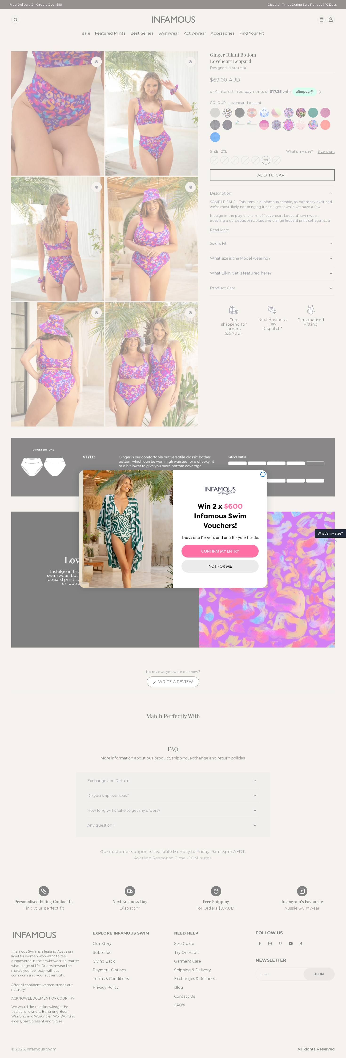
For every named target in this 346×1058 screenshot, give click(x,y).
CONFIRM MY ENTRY (220, 551)
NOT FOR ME (220, 566)
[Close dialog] (263, 474)
